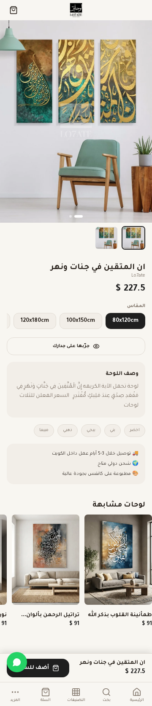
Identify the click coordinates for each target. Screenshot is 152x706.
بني (112, 430)
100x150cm (81, 321)
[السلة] (13, 10)
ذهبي (67, 430)
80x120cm (125, 321)
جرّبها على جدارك (71, 346)
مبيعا (44, 430)
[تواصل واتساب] (17, 662)
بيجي (91, 430)
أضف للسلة (33, 668)
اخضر (135, 430)
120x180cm (35, 321)
